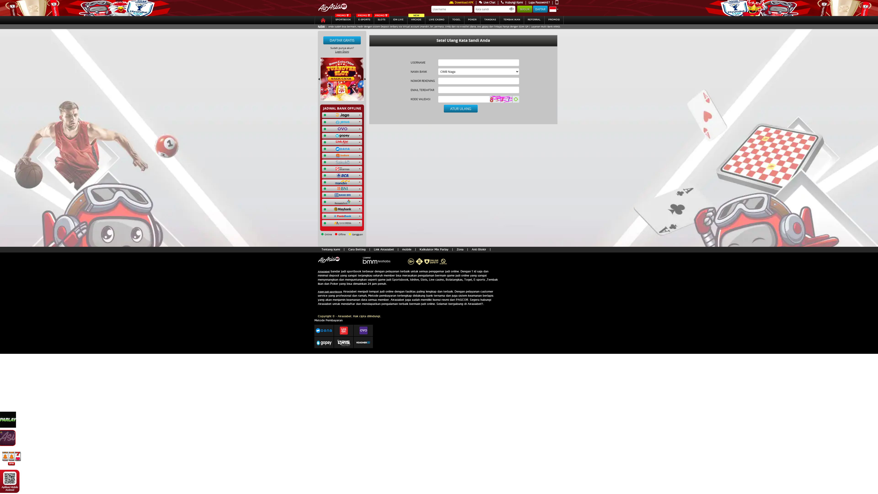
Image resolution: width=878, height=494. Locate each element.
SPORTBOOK (343, 18)
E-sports (364, 18)
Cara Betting (357, 249)
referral (534, 19)
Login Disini (342, 51)
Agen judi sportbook (330, 291)
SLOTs (380, 18)
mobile (406, 249)
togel (456, 19)
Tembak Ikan (511, 19)
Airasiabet (324, 271)
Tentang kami (330, 249)
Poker (472, 19)
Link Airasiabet (384, 249)
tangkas (490, 19)
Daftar (540, 9)
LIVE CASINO (436, 19)
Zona (460, 249)
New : (322, 26)
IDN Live (398, 19)
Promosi (554, 19)
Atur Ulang (460, 108)
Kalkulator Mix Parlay (434, 249)
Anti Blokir (479, 249)
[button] (554, 9)
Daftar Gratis (342, 40)
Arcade (416, 18)
